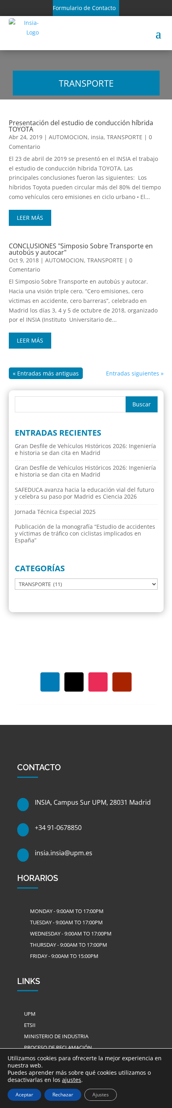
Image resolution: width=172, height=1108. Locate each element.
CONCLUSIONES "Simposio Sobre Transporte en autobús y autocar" (81, 249)
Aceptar (24, 1094)
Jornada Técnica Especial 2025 (55, 511)
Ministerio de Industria (56, 1036)
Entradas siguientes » (135, 373)
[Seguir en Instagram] (98, 682)
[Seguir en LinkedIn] (50, 682)
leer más (30, 217)
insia (97, 137)
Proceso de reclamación (58, 1047)
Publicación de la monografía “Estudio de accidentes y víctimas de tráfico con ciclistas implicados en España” (85, 533)
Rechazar (62, 1094)
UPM (30, 1013)
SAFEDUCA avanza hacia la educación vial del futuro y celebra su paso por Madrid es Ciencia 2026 (84, 493)
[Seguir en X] (74, 682)
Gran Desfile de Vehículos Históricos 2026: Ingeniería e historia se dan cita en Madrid (85, 449)
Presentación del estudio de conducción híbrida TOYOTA (81, 126)
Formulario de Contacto (84, 8)
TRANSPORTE (124, 137)
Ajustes (100, 1094)
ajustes (71, 1080)
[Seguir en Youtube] (122, 682)
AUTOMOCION (68, 137)
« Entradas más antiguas (46, 373)
